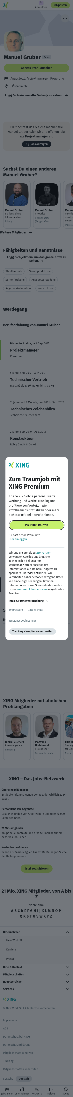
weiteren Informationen (32, 589)
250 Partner (43, 552)
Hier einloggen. (18, 539)
